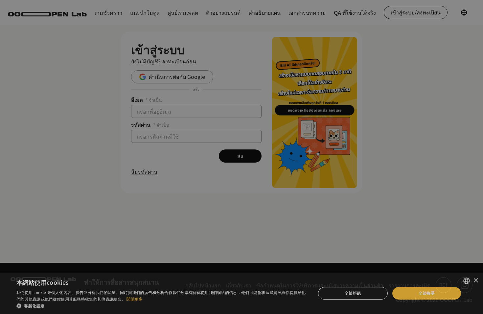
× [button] (475, 280)
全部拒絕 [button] (353, 293)
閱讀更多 (134, 299)
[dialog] (241, 157)
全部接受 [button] (427, 293)
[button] (161, 306)
